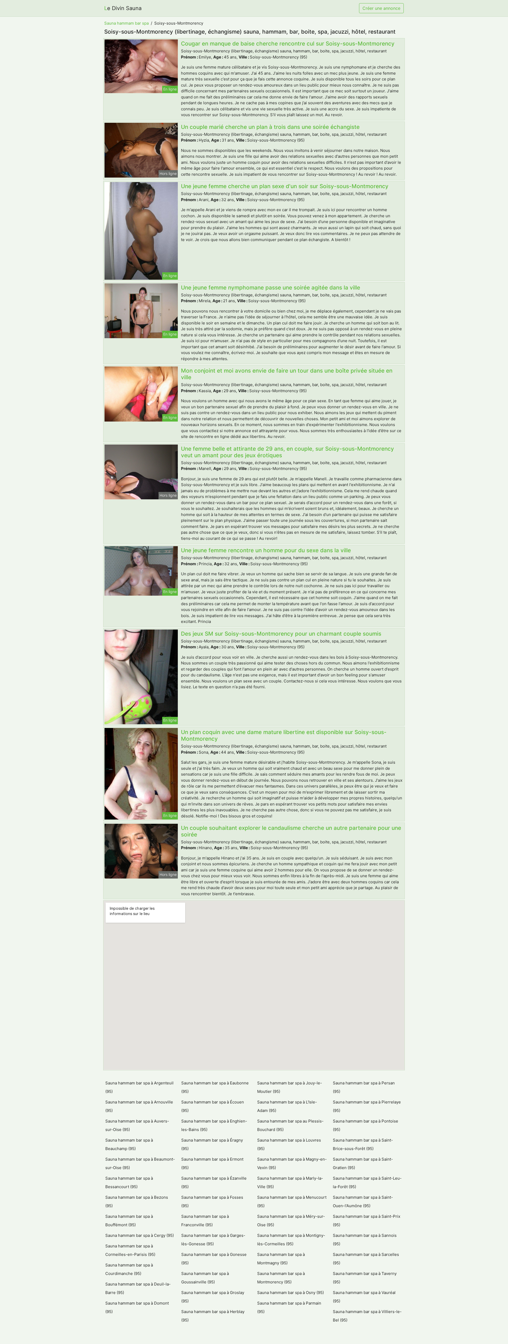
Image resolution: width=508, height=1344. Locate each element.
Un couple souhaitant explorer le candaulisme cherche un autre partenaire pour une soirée (291, 831)
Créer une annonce (381, 8)
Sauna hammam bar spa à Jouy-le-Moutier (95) (289, 1087)
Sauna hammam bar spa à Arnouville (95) (139, 1106)
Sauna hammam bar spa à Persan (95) (364, 1087)
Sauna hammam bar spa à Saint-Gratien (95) (363, 1163)
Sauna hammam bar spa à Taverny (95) (365, 1277)
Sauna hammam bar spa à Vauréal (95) (364, 1297)
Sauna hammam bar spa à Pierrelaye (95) (367, 1106)
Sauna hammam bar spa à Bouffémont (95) (129, 1220)
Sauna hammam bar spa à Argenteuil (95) (139, 1087)
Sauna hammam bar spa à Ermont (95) (212, 1163)
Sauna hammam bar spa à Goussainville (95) (205, 1277)
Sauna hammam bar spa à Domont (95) (137, 1307)
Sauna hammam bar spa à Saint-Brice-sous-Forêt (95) (363, 1144)
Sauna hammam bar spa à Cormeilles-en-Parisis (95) (130, 1250)
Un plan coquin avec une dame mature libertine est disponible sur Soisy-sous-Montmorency (284, 735)
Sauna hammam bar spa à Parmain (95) (289, 1307)
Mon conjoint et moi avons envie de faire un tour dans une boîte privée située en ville (286, 374)
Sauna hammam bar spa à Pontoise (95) (365, 1125)
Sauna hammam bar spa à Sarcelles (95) (366, 1258)
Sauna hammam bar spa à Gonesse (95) (214, 1258)
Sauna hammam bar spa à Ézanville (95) (214, 1182)
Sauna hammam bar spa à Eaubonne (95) (215, 1087)
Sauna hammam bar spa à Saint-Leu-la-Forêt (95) (367, 1182)
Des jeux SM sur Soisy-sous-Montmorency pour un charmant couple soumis (281, 633)
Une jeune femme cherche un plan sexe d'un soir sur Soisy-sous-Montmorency (284, 186)
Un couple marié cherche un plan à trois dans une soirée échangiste (270, 127)
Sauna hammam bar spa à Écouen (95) (212, 1106)
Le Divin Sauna (123, 8)
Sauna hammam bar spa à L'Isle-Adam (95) (287, 1106)
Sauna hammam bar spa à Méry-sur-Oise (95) (291, 1220)
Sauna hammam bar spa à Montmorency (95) (281, 1277)
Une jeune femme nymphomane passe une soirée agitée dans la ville (270, 287)
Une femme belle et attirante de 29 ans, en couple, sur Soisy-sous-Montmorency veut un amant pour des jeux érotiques (287, 452)
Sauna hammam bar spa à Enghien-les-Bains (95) (214, 1125)
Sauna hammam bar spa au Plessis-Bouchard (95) (290, 1125)
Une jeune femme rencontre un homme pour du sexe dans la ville (266, 550)
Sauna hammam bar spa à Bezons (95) (136, 1201)
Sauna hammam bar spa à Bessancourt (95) (129, 1182)
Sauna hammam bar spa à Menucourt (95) (291, 1201)
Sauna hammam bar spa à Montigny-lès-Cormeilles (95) (291, 1239)
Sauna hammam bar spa (126, 23)
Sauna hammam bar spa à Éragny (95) (212, 1144)
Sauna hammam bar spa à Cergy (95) (139, 1235)
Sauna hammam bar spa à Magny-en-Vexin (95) (292, 1163)
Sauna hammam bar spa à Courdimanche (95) (129, 1269)
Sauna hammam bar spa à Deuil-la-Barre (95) (138, 1288)
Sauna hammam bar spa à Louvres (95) (289, 1144)
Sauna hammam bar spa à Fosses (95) (212, 1201)
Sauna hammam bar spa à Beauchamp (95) (129, 1144)
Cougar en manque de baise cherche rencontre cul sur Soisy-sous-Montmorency (287, 43)
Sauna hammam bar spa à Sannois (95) (365, 1239)
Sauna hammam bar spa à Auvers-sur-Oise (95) (137, 1125)
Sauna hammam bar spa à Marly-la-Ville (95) (290, 1182)
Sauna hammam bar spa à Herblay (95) (212, 1316)
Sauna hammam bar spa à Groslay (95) (212, 1297)
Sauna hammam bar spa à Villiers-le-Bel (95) (367, 1316)
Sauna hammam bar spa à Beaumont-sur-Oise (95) (140, 1163)
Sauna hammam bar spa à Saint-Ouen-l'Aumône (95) (363, 1201)
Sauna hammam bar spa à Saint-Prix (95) (366, 1220)
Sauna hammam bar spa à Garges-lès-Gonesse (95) (213, 1239)
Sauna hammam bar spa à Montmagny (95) (281, 1258)
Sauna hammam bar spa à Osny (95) (290, 1292)
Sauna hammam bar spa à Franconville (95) (205, 1220)
